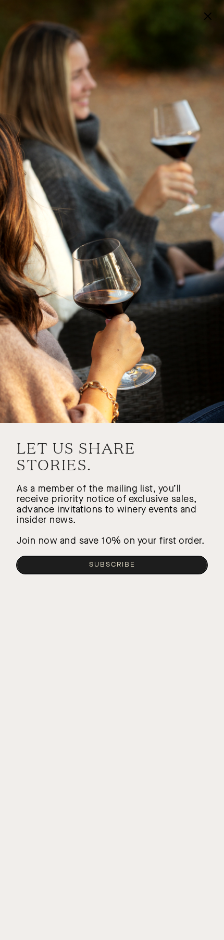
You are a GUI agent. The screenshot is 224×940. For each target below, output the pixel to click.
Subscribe (112, 564)
